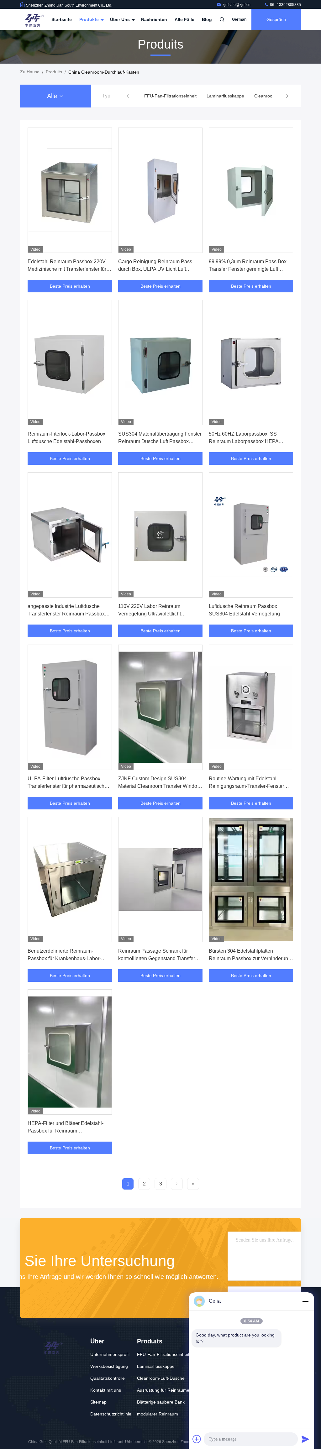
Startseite (61, 19)
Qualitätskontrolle (107, 1378)
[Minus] (305, 1301)
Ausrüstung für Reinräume (163, 1390)
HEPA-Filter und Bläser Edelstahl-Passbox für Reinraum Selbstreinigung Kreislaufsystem (65, 1131)
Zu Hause (29, 71)
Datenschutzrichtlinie (110, 1413)
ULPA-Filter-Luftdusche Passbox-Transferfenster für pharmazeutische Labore (67, 786)
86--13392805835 (285, 5)
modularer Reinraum (157, 1413)
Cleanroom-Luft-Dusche (161, 1378)
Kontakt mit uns (105, 1390)
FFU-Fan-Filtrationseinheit (170, 95)
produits (54, 71)
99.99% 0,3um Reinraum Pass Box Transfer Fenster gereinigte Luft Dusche (248, 269)
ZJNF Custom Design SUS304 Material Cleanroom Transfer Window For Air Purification (159, 786)
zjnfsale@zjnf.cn (237, 5)
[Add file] (196, 1439)
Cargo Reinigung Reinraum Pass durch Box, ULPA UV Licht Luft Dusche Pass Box (155, 269)
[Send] (305, 1439)
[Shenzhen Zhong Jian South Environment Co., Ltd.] (33, 19)
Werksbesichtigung (109, 1366)
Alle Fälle (184, 19)
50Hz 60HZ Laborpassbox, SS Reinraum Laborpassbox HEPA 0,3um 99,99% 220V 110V (243, 441)
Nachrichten (154, 19)
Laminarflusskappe (225, 95)
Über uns (120, 19)
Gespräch (276, 19)
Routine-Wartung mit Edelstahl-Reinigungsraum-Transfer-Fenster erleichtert (246, 786)
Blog (207, 19)
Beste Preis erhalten (70, 286)
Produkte (89, 19)
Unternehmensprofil (109, 1354)
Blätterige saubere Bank (161, 1402)
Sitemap (98, 1402)
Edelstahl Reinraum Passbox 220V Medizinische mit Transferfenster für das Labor (67, 269)
